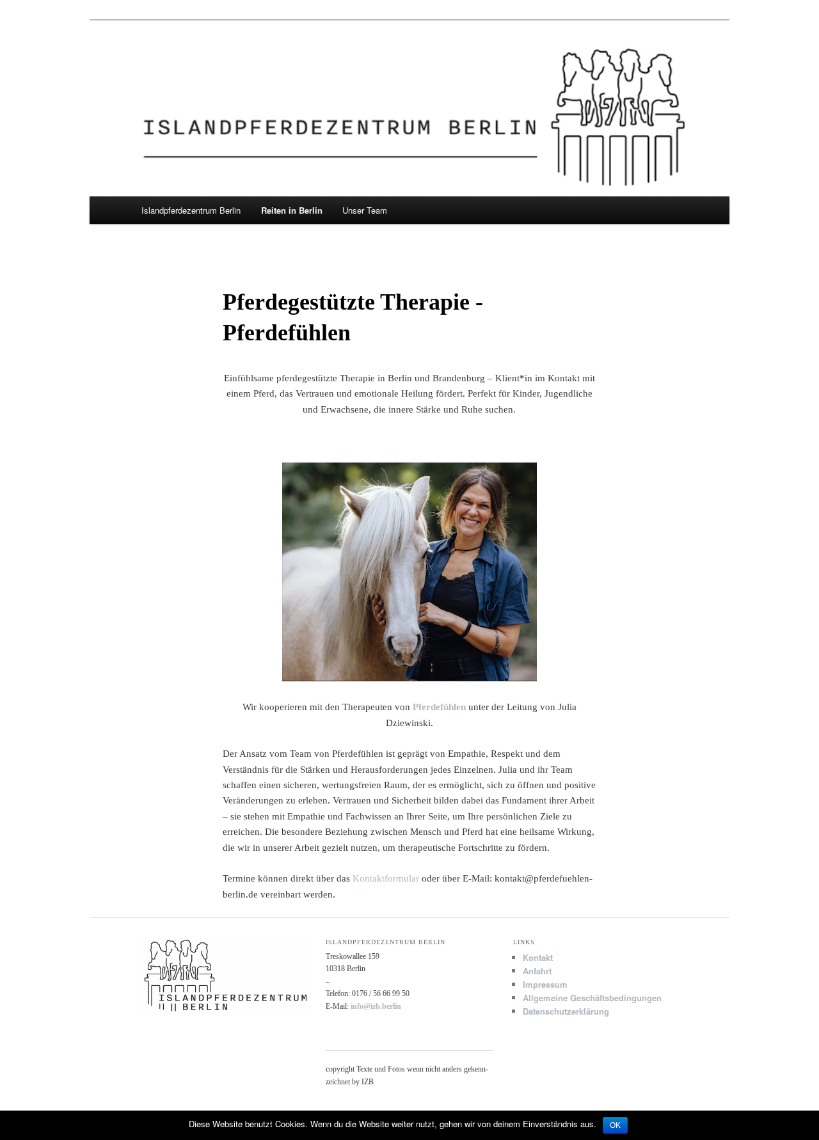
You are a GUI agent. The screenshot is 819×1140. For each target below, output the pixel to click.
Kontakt (538, 957)
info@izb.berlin (376, 1006)
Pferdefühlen (439, 707)
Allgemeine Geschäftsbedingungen (592, 998)
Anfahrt (537, 971)
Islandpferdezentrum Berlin (191, 210)
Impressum (545, 984)
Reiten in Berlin (291, 210)
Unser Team (364, 210)
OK (615, 1125)
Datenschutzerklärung (566, 1011)
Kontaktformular (386, 878)
